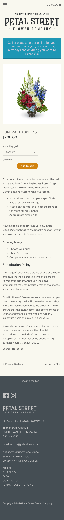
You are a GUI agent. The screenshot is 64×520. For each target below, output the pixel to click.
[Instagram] (13, 395)
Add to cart (27, 165)
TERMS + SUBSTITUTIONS (18, 484)
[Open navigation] (5, 4)
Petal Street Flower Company (37, 503)
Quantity (7, 159)
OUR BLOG (9, 472)
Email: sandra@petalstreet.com (21, 444)
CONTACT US (11, 480)
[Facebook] (6, 395)
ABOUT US (9, 468)
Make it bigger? (10, 146)
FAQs (6, 476)
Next (58, 364)
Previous (48, 364)
